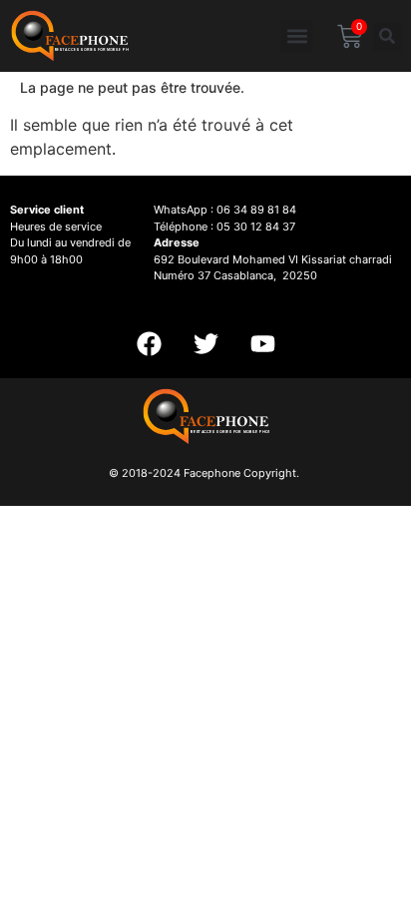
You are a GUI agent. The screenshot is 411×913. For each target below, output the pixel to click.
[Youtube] (262, 343)
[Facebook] (149, 343)
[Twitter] (205, 343)
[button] (296, 36)
